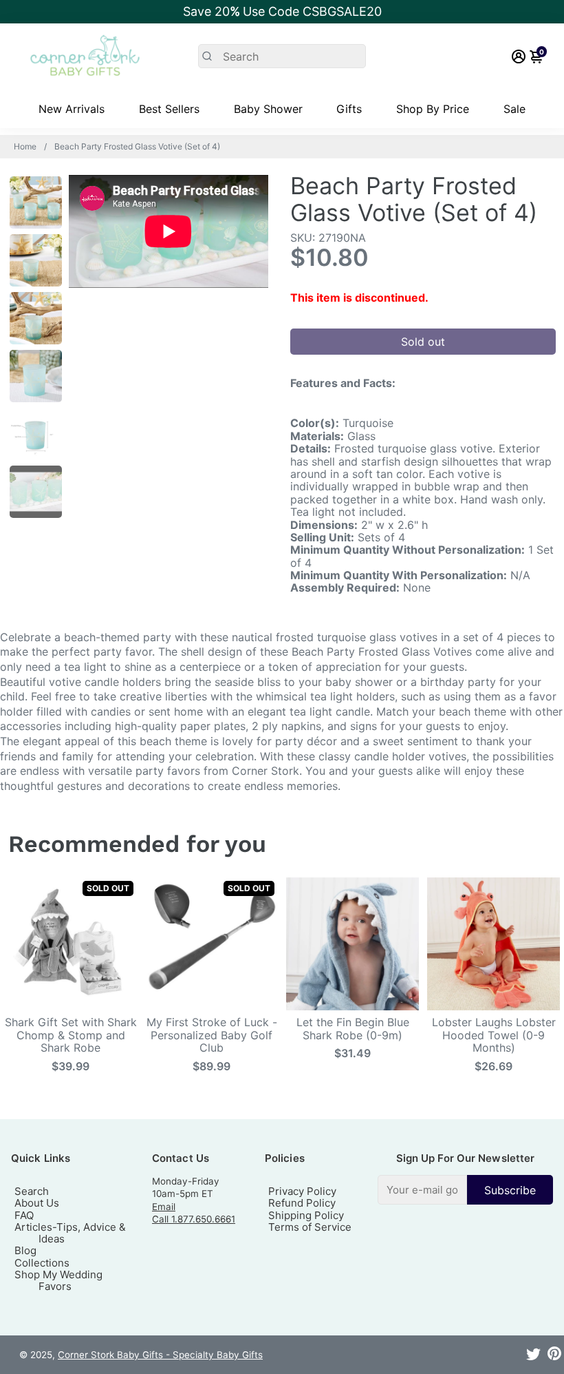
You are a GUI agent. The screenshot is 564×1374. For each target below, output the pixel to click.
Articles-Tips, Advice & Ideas (70, 1232)
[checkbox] (465, 1190)
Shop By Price (432, 109)
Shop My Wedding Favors (58, 1280)
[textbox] (422, 1190)
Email (163, 1206)
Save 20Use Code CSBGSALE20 (282, 11)
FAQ (24, 1215)
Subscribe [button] (510, 1190)
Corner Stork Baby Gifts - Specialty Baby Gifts (160, 1354)
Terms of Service (309, 1227)
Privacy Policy (302, 1191)
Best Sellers (169, 109)
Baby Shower (268, 109)
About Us (36, 1202)
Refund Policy (302, 1202)
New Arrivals (72, 109)
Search (31, 1191)
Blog (25, 1250)
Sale (514, 109)
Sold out (423, 341)
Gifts (349, 109)
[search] (282, 56)
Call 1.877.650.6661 (193, 1219)
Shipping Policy (306, 1215)
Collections (41, 1262)
